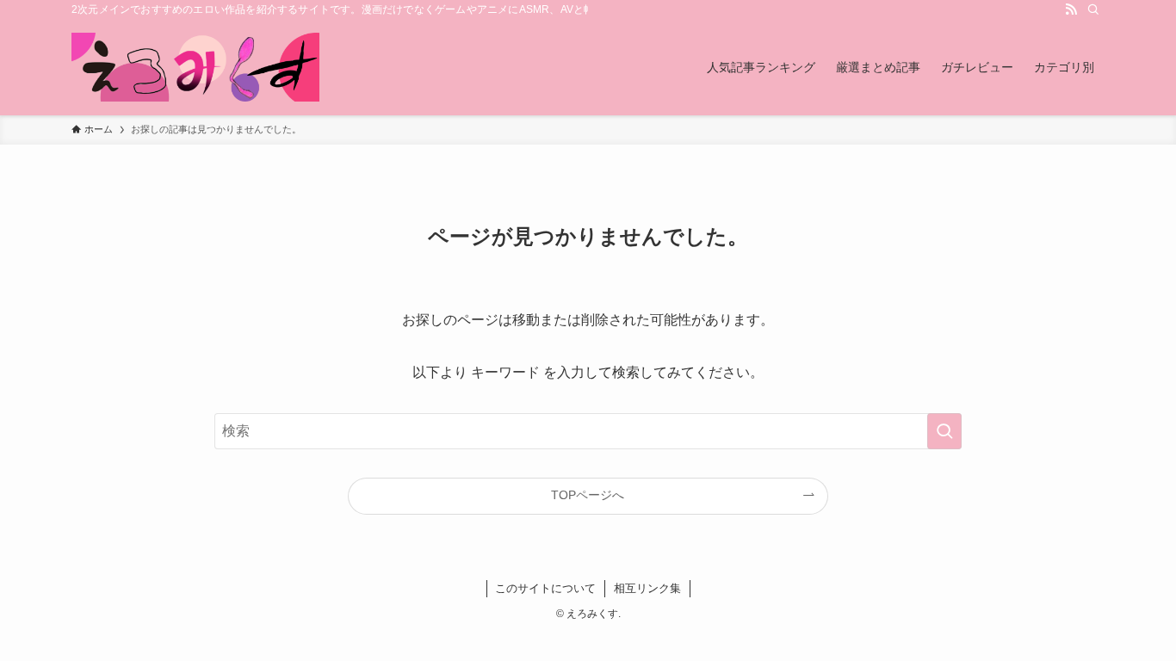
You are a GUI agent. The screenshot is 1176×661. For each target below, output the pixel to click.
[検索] (1093, 9)
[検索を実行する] (944, 431)
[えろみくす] (195, 67)
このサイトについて (545, 588)
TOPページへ (587, 495)
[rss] (1071, 9)
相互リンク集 (647, 588)
